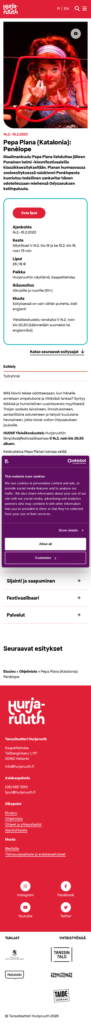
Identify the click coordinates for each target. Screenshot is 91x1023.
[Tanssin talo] (61, 954)
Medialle (12, 848)
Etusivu (9, 671)
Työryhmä (11, 376)
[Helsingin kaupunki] (14, 975)
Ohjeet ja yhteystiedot (23, 824)
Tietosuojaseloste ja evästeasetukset (35, 854)
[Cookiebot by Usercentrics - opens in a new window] (67, 461)
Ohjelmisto (28, 671)
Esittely (9, 366)
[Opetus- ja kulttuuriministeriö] (14, 954)
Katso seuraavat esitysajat (54, 351)
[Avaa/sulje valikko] (85, 8)
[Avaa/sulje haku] (77, 9)
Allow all (45, 544)
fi (58, 8)
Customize (43, 558)
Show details (68, 530)
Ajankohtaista (16, 830)
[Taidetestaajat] (61, 995)
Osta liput (29, 213)
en (66, 8)
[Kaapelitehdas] (61, 975)
